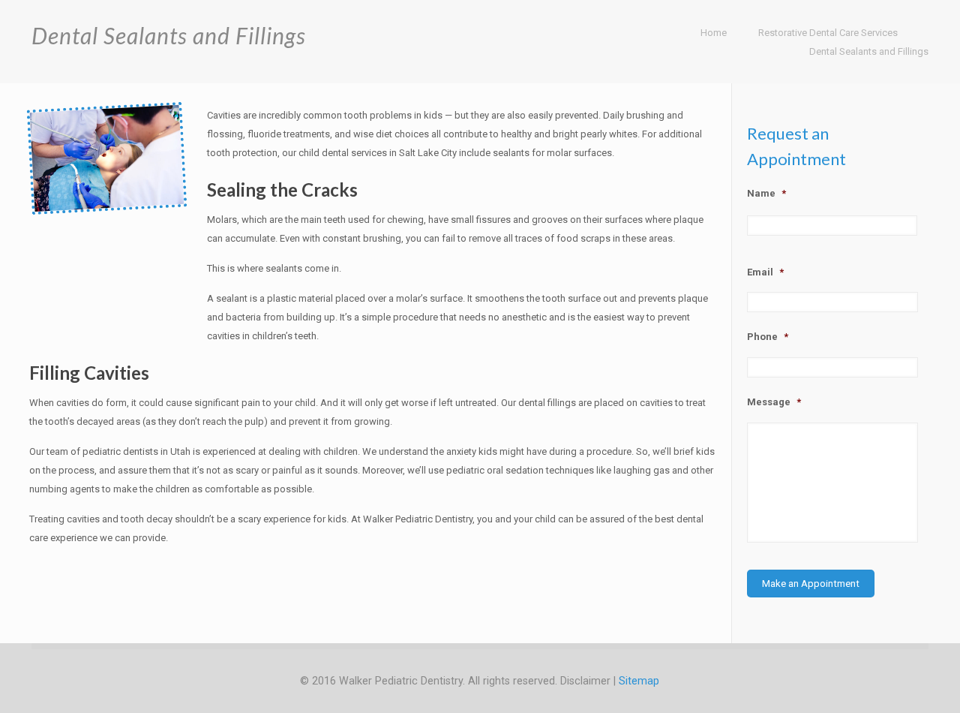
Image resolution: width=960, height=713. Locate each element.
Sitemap (639, 681)
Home (713, 32)
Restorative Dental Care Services (828, 32)
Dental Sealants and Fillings (868, 51)
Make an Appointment (811, 583)
